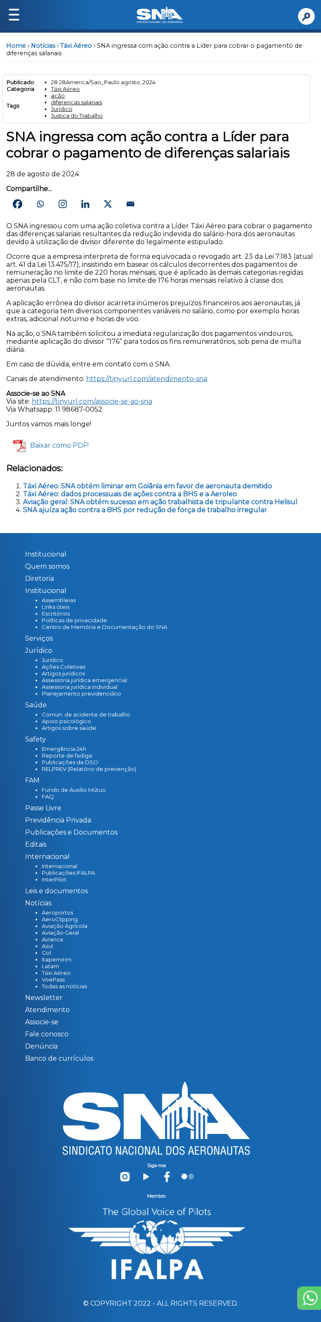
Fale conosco (47, 1034)
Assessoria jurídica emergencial (84, 680)
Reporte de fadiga (67, 755)
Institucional (45, 554)
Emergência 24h (64, 748)
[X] (107, 203)
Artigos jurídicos (63, 673)
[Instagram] (62, 203)
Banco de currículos (59, 1058)
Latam (50, 966)
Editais (35, 844)
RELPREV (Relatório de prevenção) (89, 768)
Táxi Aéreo (76, 45)
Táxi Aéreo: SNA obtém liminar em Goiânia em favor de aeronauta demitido (147, 486)
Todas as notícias (64, 986)
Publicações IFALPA (68, 872)
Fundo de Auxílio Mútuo (74, 789)
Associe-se (42, 1022)
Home (16, 45)
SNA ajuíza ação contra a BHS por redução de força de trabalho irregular (145, 510)
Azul (47, 946)
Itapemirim (56, 959)
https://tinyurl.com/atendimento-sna (146, 379)
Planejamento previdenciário (81, 693)
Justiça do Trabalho (77, 115)
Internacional (59, 866)
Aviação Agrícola (64, 926)
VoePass (53, 979)
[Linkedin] (85, 203)
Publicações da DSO (70, 762)
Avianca (52, 939)
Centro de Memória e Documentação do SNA (104, 627)
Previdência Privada (58, 820)
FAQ (48, 796)
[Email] (130, 203)
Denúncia (41, 1046)
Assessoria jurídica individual (79, 686)
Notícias (43, 45)
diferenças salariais (76, 102)
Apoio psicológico (66, 721)
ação (58, 95)
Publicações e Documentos (71, 832)
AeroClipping (60, 919)
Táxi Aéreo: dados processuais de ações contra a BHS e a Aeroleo (130, 494)
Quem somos (47, 566)
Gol (46, 952)
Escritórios (56, 613)
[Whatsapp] (40, 203)
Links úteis (55, 606)
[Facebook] (17, 203)
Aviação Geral (60, 932)
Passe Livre (43, 808)
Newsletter (44, 998)
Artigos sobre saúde (69, 727)
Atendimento (47, 1010)
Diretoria (39, 578)
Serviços (39, 638)
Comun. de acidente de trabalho (86, 714)
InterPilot (54, 879)
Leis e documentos (56, 891)
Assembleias (59, 600)
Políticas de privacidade (74, 620)
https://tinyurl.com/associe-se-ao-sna (92, 401)
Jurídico (61, 109)
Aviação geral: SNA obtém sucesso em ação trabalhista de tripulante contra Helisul (160, 502)
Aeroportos (57, 912)
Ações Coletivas (63, 666)
